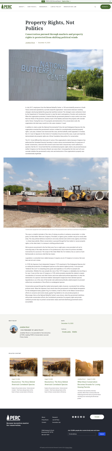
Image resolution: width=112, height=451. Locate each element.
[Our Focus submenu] (36, 6)
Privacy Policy (68, 447)
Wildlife (74, 332)
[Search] (95, 7)
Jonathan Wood (30, 43)
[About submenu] (24, 6)
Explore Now (65, 1)
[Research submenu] (47, 6)
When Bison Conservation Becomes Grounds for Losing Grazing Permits (89, 384)
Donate (97, 417)
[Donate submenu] (109, 6)
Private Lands (66, 332)
